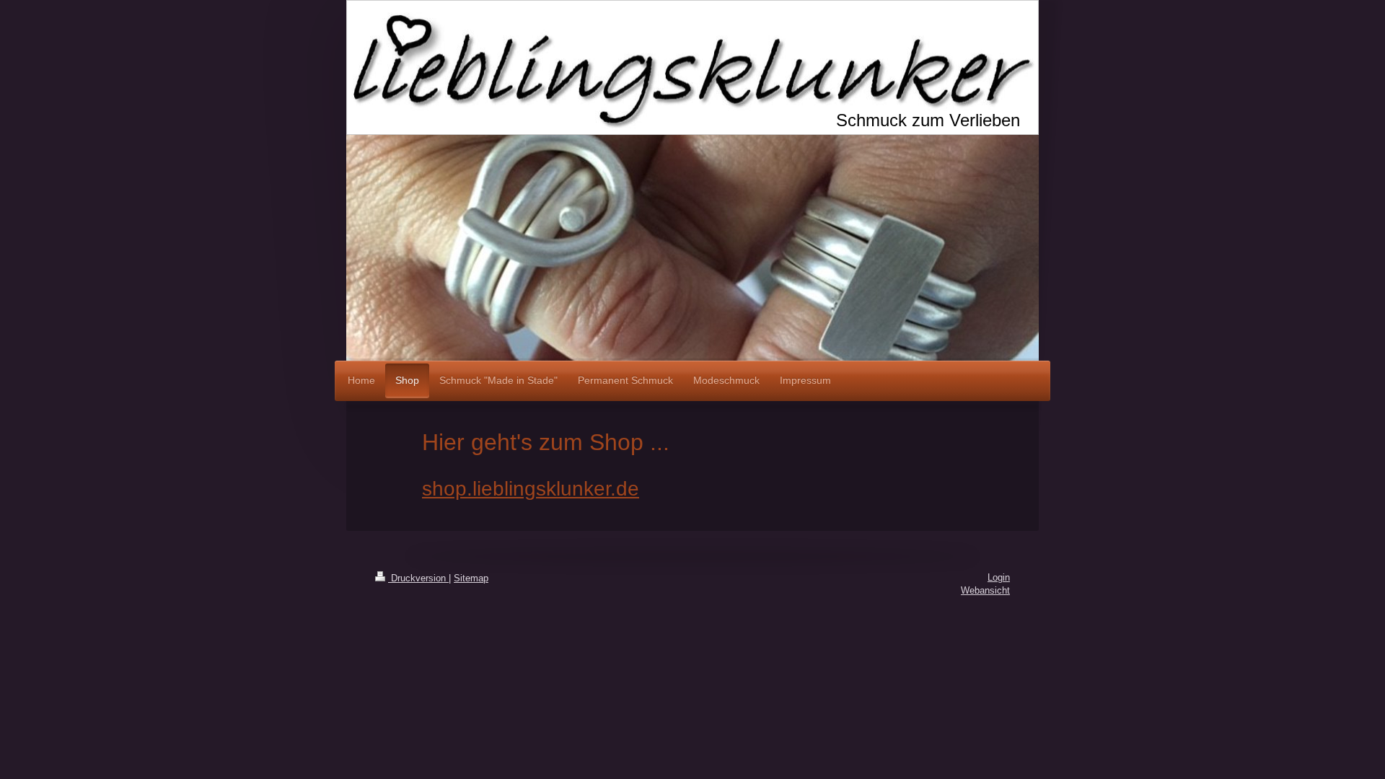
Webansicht (985, 590)
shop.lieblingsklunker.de (530, 488)
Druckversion (418, 578)
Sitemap (471, 578)
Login (999, 577)
